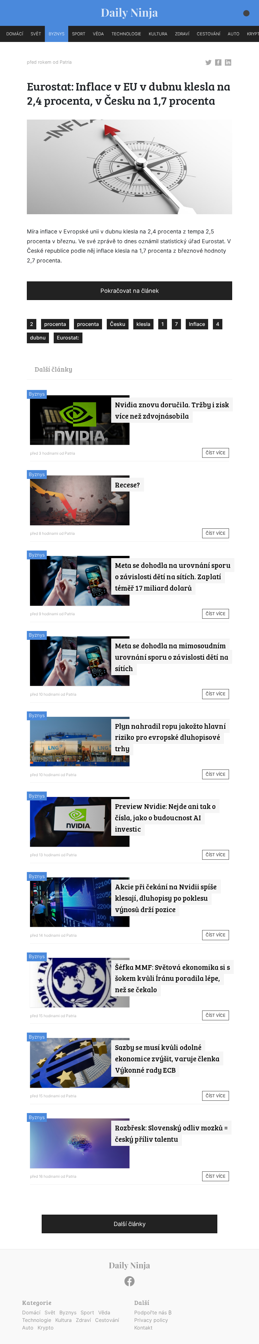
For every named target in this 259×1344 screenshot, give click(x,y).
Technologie (36, 1320)
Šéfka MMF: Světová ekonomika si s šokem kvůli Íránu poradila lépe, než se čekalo (172, 978)
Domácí (31, 1312)
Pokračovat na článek (129, 290)
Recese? (127, 484)
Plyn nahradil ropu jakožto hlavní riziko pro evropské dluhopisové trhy (170, 737)
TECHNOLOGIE (126, 33)
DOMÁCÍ (14, 33)
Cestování (107, 1320)
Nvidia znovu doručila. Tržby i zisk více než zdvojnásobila (172, 410)
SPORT (78, 33)
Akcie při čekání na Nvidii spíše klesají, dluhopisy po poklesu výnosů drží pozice (166, 898)
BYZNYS (56, 33)
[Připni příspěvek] (208, 62)
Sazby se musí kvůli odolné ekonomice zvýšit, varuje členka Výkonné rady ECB (167, 1058)
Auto (27, 1327)
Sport (87, 1312)
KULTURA (158, 33)
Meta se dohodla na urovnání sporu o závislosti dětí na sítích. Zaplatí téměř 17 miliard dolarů (173, 576)
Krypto (46, 1327)
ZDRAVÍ (182, 33)
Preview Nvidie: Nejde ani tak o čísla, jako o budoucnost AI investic (165, 817)
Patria (66, 62)
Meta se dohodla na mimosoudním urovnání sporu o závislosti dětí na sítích (171, 657)
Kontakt (143, 1327)
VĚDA (98, 33)
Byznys (37, 394)
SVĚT (36, 33)
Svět (50, 1312)
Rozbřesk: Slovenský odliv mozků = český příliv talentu (171, 1133)
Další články (130, 1223)
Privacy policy (151, 1320)
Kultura (63, 1320)
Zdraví (83, 1320)
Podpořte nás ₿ (153, 1312)
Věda (104, 1312)
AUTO (233, 33)
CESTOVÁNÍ (208, 33)
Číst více (216, 452)
